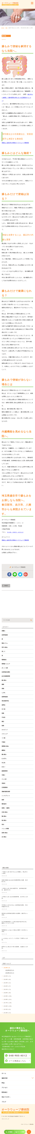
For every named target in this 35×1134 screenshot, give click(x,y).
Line (15, 574)
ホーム (4, 1073)
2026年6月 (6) (9, 970)
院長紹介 (5, 1092)
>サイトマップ (5, 1119)
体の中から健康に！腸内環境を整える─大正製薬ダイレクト (17, 97)
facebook (9, 574)
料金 (3, 1083)
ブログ (4, 1101)
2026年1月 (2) (9, 972)
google (26, 574)
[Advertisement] (17, 604)
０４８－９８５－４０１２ (15, 532)
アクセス (5, 1087)
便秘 (6, 27)
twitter (20, 574)
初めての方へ (6, 1097)
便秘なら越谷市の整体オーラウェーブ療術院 (15, 142)
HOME (2, 27)
